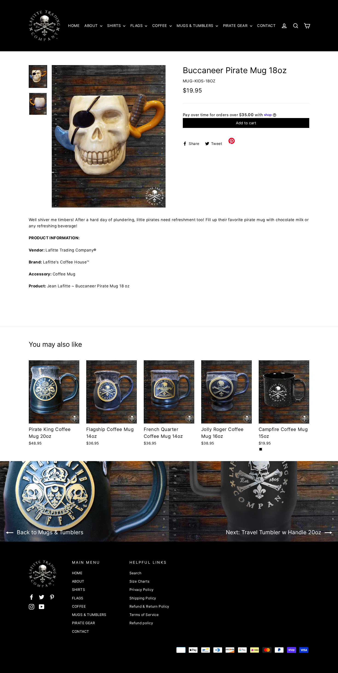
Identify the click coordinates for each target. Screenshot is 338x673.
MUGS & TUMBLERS (196, 25)
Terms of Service (144, 614)
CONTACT (266, 25)
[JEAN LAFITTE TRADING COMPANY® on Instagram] (31, 607)
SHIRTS (114, 25)
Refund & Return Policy (149, 606)
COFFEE (160, 25)
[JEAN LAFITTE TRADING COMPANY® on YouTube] (41, 607)
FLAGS (137, 25)
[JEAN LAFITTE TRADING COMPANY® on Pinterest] (52, 597)
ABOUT (91, 25)
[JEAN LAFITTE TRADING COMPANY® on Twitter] (41, 597)
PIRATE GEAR (236, 25)
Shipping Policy (142, 598)
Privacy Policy (141, 589)
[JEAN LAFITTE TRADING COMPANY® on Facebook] (31, 597)
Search (135, 573)
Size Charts (139, 581)
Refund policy (141, 623)
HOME (74, 25)
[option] (109, 136)
